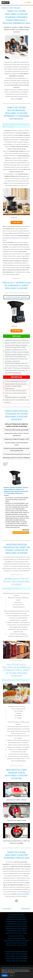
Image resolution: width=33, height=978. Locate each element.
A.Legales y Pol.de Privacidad (17, 967)
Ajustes (11, 975)
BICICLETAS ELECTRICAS (16, 936)
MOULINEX (17, 8)
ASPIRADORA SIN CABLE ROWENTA (16, 928)
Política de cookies (6, 967)
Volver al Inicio (27, 967)
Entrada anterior (6, 908)
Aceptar (4, 975)
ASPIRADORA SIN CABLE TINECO (16, 930)
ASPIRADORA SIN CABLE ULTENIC (16, 933)
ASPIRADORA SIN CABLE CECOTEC (16, 921)
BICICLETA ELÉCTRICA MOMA (16, 938)
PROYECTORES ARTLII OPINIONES (16, 961)
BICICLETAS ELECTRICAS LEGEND (16, 945)
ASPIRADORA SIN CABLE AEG (16, 917)
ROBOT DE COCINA (7, 8)
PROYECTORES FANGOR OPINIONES (16, 954)
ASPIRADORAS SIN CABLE (16, 914)
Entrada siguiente (26, 908)
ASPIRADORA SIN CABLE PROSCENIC (16, 926)
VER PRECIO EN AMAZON (21, 532)
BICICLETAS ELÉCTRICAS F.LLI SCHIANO (16, 940)
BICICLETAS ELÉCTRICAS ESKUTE (16, 943)
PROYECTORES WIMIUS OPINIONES (16, 958)
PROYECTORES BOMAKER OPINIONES (16, 951)
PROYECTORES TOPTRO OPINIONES (16, 956)
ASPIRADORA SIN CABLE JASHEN (16, 924)
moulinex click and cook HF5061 (20, 894)
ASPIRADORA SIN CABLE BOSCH (16, 919)
